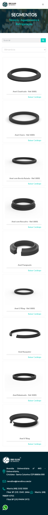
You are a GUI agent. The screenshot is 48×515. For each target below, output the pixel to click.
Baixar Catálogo (34, 97)
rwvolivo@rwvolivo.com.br (19, 481)
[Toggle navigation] (43, 4)
